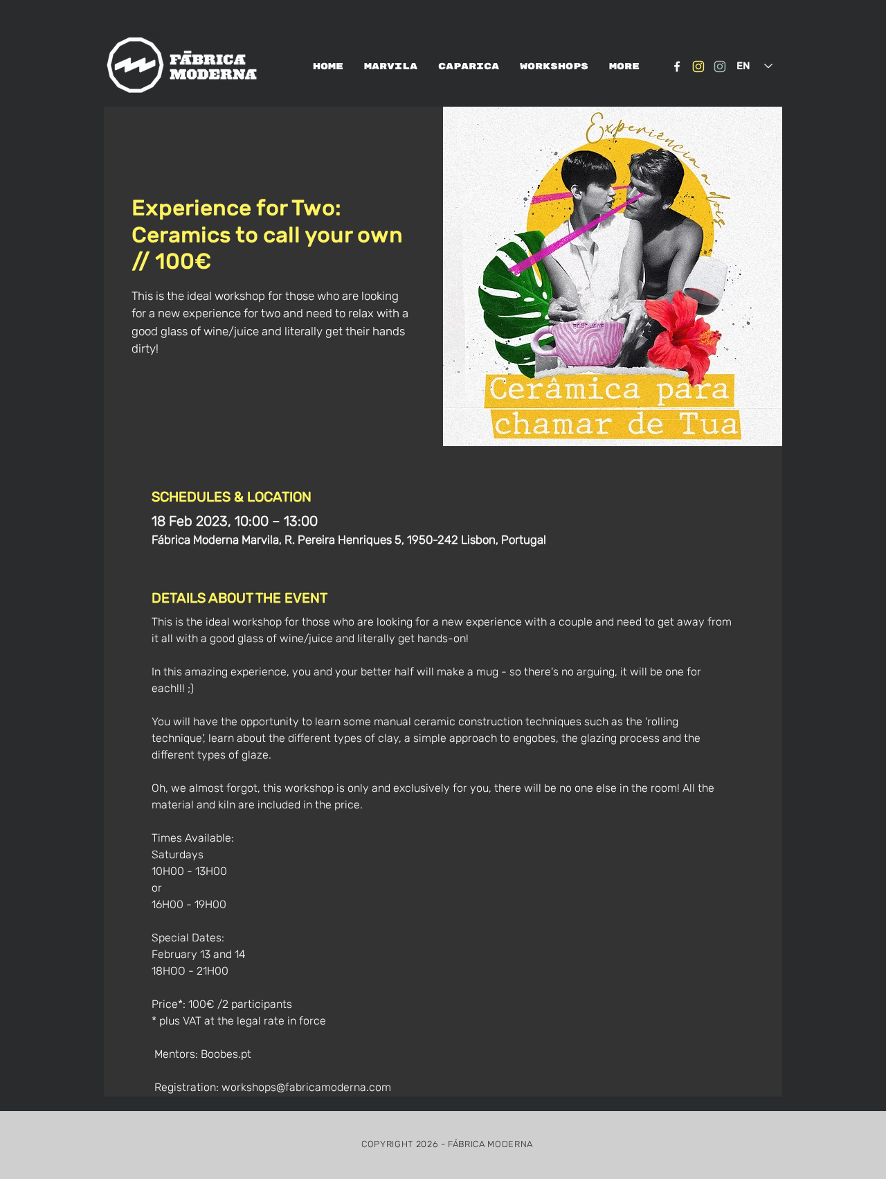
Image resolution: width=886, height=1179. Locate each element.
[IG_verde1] (720, 66)
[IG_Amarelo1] (698, 66)
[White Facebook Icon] (677, 66)
